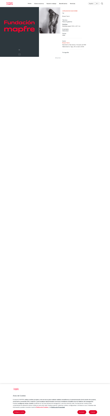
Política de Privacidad (58, 407)
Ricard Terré (65, 43)
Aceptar (93, 412)
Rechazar (81, 412)
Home (29, 3)
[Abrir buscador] (102, 3)
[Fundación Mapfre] (9, 3)
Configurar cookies (19, 412)
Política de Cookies (42, 407)
